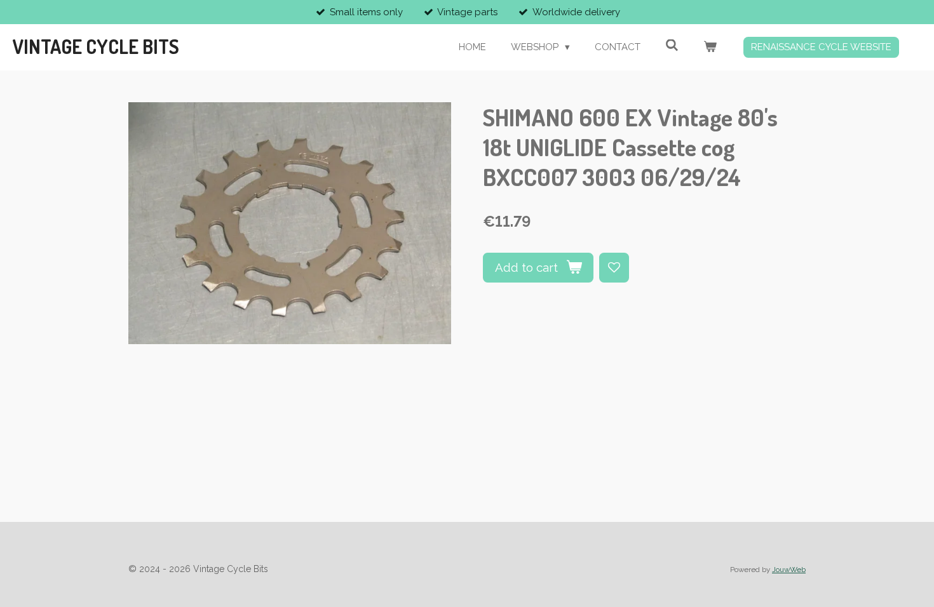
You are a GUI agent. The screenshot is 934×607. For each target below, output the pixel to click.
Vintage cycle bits (96, 46)
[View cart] (710, 47)
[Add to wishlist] (614, 268)
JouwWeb (789, 569)
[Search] (672, 46)
